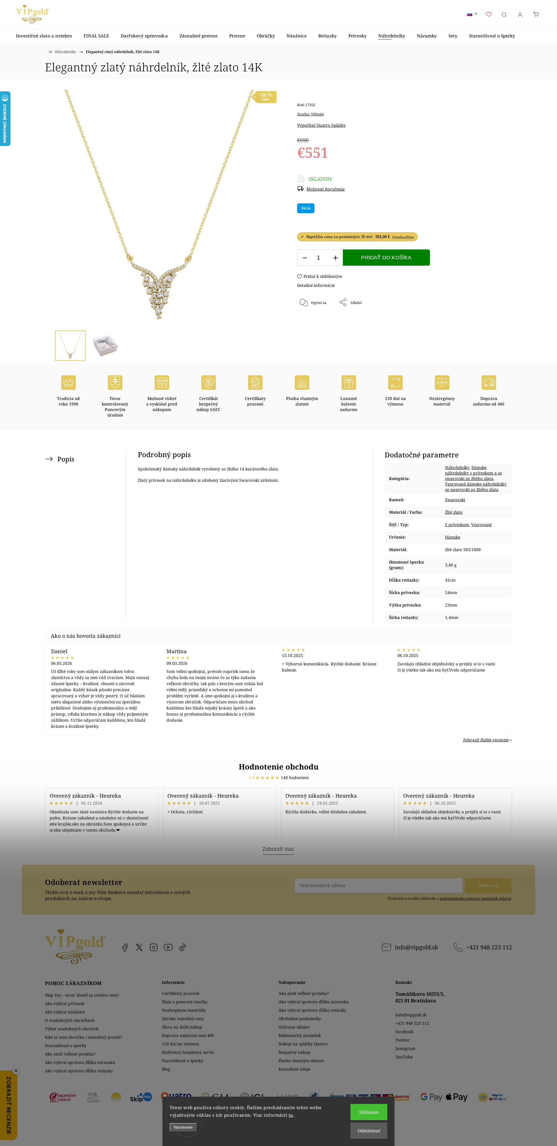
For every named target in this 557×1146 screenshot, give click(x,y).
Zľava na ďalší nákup (182, 1027)
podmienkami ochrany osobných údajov (475, 898)
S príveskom (457, 524)
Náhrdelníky (457, 467)
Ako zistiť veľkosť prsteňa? (70, 1054)
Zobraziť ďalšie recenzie (486, 740)
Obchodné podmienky (299, 1018)
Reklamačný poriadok (299, 1035)
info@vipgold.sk (416, 947)
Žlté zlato (453, 512)
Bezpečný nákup (294, 1052)
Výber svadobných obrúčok (72, 1028)
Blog (166, 1069)
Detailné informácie (316, 285)
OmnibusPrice (403, 237)
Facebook (124, 947)
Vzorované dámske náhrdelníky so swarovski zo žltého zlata (476, 486)
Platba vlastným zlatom (301, 1060)
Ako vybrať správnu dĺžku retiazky (79, 1070)
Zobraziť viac (278, 848)
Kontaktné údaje (294, 1069)
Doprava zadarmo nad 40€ (188, 1035)
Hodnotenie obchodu (279, 766)
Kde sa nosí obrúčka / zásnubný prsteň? (83, 1037)
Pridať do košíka (386, 257)
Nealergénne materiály (184, 1010)
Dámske (452, 537)
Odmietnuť (369, 1131)
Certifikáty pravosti (180, 993)
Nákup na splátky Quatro (303, 1044)
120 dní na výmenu (180, 1044)
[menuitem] (44, 36)
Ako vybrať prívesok (64, 1003)
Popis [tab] (65, 459)
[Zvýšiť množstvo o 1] (335, 257)
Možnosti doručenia (325, 189)
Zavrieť (483, 321)
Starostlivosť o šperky (65, 1045)
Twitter (402, 1040)
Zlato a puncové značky (184, 1001)
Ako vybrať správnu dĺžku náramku (80, 1062)
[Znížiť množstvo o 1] (304, 257)
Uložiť (314, 322)
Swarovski (455, 499)
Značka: (310, 114)
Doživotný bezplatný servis (188, 1052)
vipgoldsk (139, 947)
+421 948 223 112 (489, 947)
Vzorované (481, 524)
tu (291, 1115)
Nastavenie (183, 1127)
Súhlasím (369, 1112)
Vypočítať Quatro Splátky (321, 125)
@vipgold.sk (182, 947)
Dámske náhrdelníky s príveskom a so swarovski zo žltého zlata (473, 473)
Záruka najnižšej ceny (183, 1018)
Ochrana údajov (294, 1027)
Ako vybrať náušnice (65, 1012)
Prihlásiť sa (488, 885)
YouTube (168, 947)
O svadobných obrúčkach (70, 1020)
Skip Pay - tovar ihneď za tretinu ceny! (82, 995)
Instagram (153, 947)
